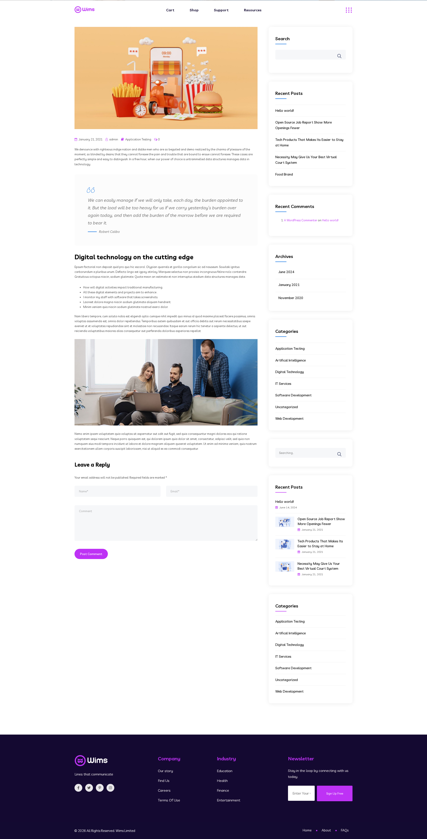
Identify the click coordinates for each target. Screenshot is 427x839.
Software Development (293, 395)
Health (222, 780)
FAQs (344, 830)
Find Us (163, 780)
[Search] (342, 451)
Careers (164, 790)
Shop (194, 10)
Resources (253, 10)
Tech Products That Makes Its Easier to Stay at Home (320, 543)
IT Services (283, 384)
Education (224, 771)
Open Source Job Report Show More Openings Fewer (321, 521)
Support (221, 10)
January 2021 (289, 285)
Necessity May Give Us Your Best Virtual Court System (319, 566)
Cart (170, 10)
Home (307, 830)
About (326, 830)
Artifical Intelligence (290, 360)
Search (282, 38)
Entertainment (228, 800)
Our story (165, 771)
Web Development (289, 418)
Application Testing (138, 139)
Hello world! (284, 110)
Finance (223, 790)
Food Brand (284, 174)
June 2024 (286, 272)
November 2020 (290, 298)
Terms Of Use (169, 800)
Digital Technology (289, 372)
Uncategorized (286, 407)
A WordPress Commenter (300, 220)
